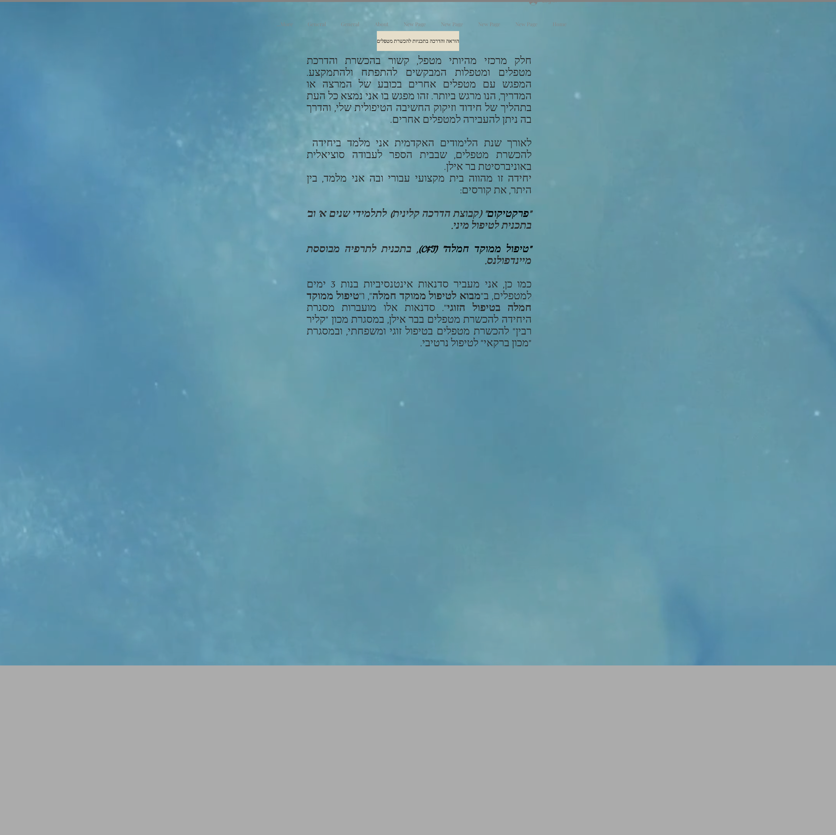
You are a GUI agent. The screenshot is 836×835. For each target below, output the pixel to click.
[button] (418, 41)
